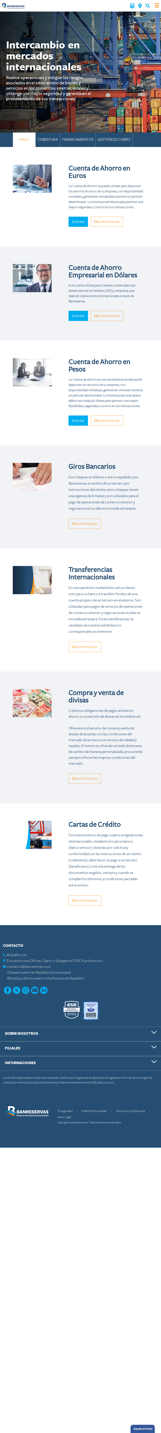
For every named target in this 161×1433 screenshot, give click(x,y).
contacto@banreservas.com (29, 966)
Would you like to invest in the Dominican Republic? (45, 978)
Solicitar (78, 222)
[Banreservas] (12, 6)
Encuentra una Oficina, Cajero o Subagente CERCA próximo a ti (54, 961)
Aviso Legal (64, 1117)
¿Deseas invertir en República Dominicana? (39, 972)
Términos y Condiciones (130, 1111)
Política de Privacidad (94, 1111)
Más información (107, 222)
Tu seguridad (65, 1111)
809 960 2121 (17, 955)
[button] (148, 6)
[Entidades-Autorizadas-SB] (71, 1010)
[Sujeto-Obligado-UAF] (91, 1010)
